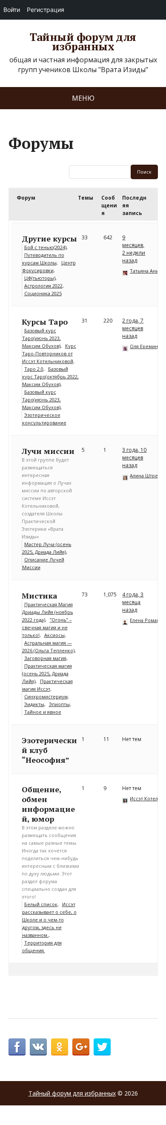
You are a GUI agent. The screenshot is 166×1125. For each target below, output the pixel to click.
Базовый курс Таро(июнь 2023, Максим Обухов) (41, 338)
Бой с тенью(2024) (45, 247)
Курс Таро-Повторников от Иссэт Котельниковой (49, 353)
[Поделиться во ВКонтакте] (38, 1046)
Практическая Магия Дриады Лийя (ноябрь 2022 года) (47, 612)
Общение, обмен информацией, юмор (48, 804)
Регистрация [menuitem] (45, 9)
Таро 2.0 (33, 369)
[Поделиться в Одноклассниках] (59, 1046)
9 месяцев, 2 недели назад (133, 249)
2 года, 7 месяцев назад (132, 328)
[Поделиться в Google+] (80, 1046)
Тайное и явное (42, 712)
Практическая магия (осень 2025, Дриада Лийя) (47, 673)
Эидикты (34, 704)
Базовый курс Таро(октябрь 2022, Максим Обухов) (50, 376)
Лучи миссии (48, 451)
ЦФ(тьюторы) (39, 278)
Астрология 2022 (43, 285)
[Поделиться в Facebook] (17, 1046)
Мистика (39, 595)
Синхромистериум (46, 696)
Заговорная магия (45, 658)
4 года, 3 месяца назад (132, 602)
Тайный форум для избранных (83, 41)
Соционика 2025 (43, 293)
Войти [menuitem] (11, 9)
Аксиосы (54, 635)
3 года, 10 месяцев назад (134, 457)
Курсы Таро (45, 322)
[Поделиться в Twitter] (102, 1046)
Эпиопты (59, 704)
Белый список (40, 904)
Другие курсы (49, 238)
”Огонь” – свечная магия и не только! (47, 627)
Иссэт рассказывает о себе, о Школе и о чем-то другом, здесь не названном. (49, 919)
